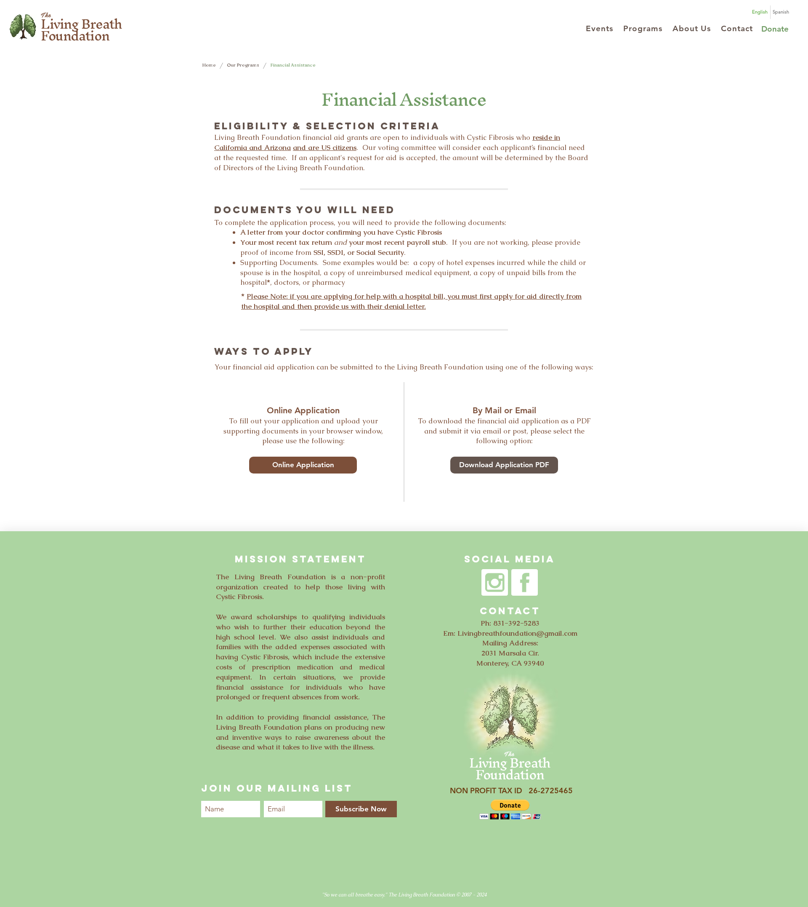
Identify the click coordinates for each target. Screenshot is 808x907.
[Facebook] (524, 582)
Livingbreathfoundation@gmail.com (517, 633)
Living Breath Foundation (81, 29)
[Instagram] (494, 582)
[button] (599, 28)
